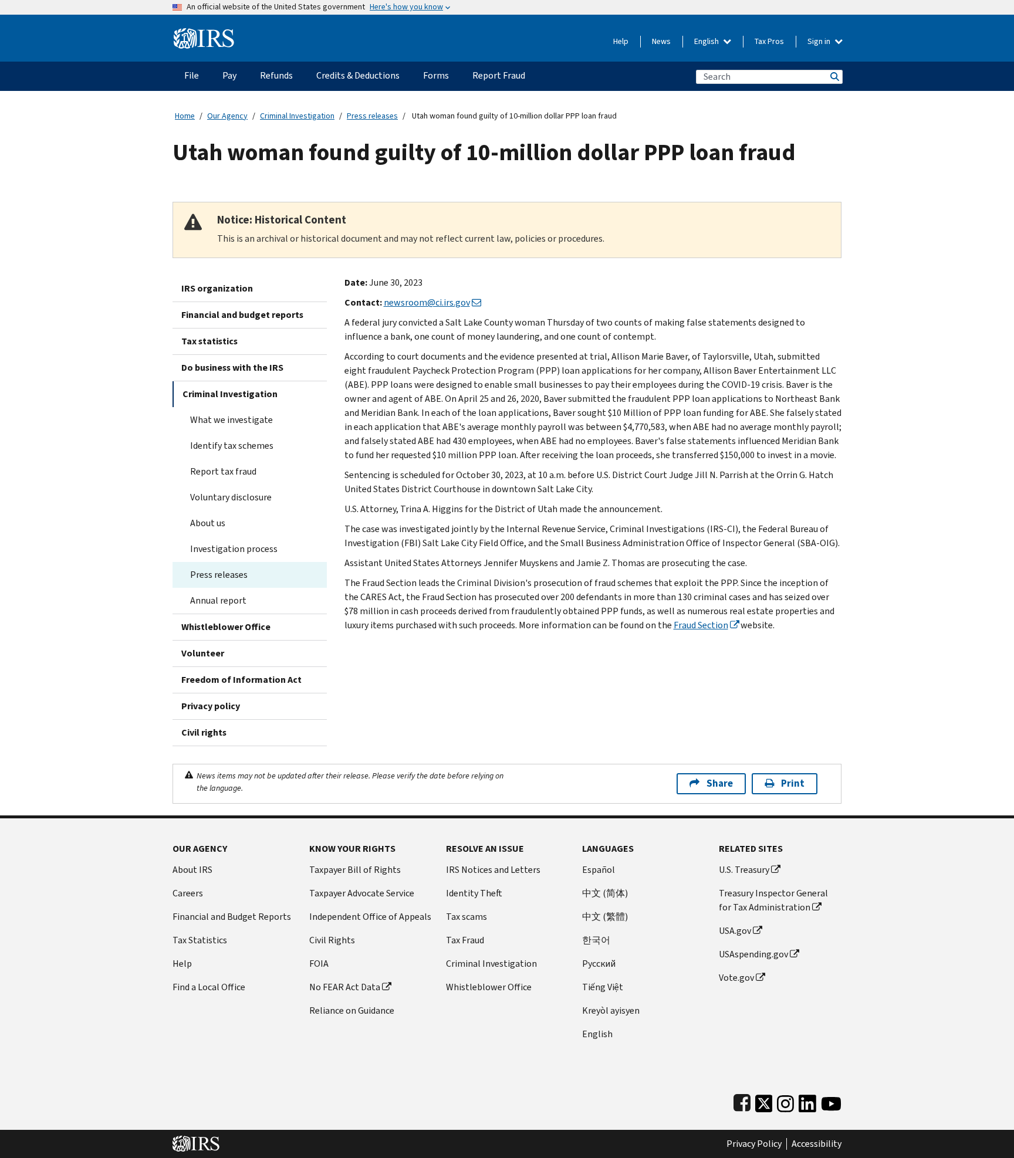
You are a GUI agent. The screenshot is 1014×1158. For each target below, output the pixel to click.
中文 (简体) (605, 893)
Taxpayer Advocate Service (361, 893)
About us (207, 523)
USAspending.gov (753, 954)
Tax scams (466, 916)
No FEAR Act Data (344, 987)
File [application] (191, 75)
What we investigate (231, 420)
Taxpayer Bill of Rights (355, 870)
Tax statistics (209, 341)
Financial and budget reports (242, 315)
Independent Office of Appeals (370, 916)
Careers (188, 893)
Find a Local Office (209, 987)
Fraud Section (701, 625)
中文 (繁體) (605, 916)
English (707, 41)
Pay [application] (229, 75)
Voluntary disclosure (231, 497)
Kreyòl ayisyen (611, 1010)
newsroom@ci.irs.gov (427, 302)
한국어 (596, 940)
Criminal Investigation (297, 115)
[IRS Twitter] (764, 1101)
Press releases (372, 115)
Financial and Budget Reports (232, 916)
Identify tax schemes (231, 445)
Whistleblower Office (226, 627)
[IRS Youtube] (831, 1101)
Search (833, 76)
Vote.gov (736, 977)
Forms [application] (436, 75)
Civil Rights (332, 940)
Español (598, 870)
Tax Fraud (465, 940)
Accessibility (816, 1144)
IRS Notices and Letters (493, 870)
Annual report (218, 600)
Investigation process (234, 549)
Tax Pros (769, 41)
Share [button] (720, 783)
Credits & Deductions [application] (358, 75)
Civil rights (204, 732)
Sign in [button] (819, 41)
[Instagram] (785, 1101)
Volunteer (202, 653)
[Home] (204, 33)
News (661, 41)
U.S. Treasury (744, 870)
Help (620, 41)
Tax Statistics (200, 940)
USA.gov (735, 931)
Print (793, 783)
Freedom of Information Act (241, 679)
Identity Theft (474, 893)
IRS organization (217, 288)
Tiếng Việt (602, 987)
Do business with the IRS (232, 367)
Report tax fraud (223, 471)
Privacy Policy (754, 1144)
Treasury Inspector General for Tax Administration (773, 900)
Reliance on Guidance (351, 1010)
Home (185, 115)
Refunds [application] (276, 75)
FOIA (319, 963)
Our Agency (227, 115)
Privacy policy (210, 706)
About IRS (192, 870)
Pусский (599, 963)
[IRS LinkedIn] (807, 1101)
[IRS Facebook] (742, 1101)
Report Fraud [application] (498, 75)
